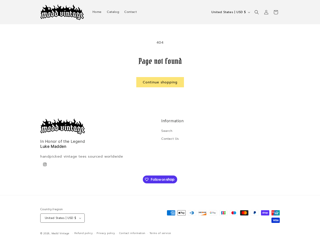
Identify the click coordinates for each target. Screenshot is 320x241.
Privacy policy (106, 233)
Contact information (132, 233)
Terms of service (160, 233)
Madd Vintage (60, 233)
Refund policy (83, 233)
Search (166, 131)
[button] (256, 12)
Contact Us (170, 138)
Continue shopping (160, 82)
